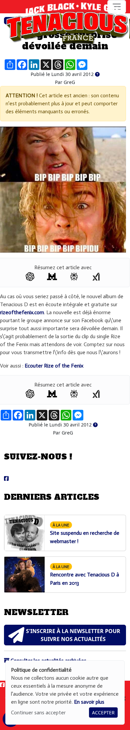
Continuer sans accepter (38, 712)
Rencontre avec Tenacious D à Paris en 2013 (84, 575)
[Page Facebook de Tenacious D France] (6, 478)
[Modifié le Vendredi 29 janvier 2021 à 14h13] (97, 74)
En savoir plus (89, 702)
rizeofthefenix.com (22, 312)
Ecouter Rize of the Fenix (54, 366)
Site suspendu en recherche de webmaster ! (84, 533)
